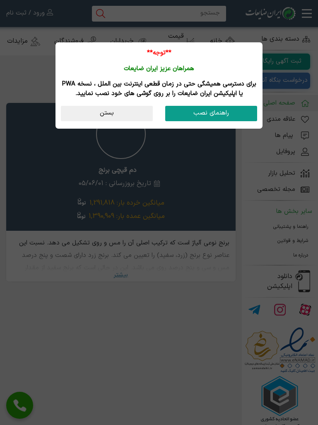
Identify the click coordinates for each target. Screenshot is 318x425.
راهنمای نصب (211, 113)
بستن (107, 113)
